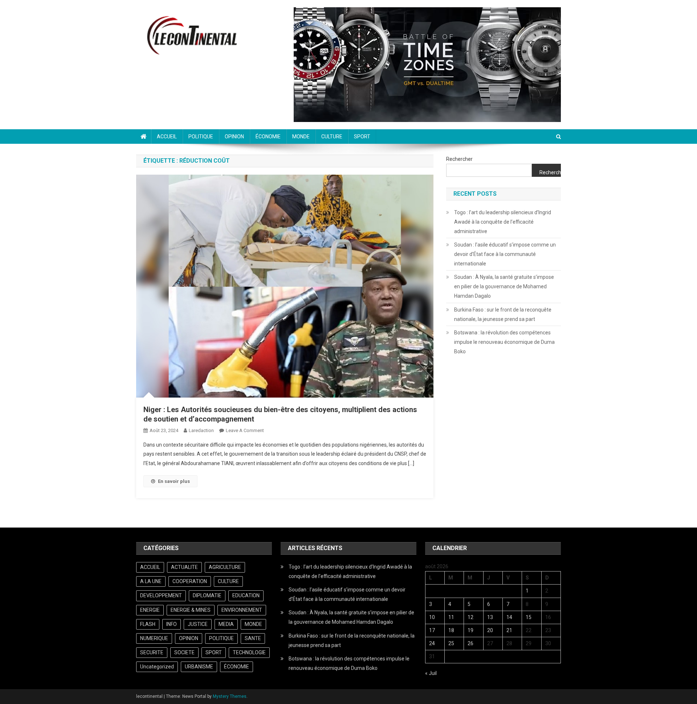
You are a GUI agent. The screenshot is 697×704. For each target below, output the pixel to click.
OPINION (234, 136)
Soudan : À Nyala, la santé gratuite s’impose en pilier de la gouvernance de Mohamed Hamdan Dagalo (504, 286)
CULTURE (331, 136)
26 (470, 643)
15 (528, 617)
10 (432, 617)
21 (509, 630)
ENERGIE (150, 610)
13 (490, 617)
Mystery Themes (229, 696)
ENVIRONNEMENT (241, 610)
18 (451, 630)
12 (470, 617)
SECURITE (151, 652)
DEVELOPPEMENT (161, 595)
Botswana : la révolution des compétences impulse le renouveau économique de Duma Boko (504, 342)
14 (509, 617)
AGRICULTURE (225, 567)
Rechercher (459, 159)
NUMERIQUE (154, 638)
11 (451, 617)
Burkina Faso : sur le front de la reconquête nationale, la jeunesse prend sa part (502, 314)
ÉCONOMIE (268, 136)
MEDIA (226, 624)
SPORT (362, 136)
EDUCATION (246, 595)
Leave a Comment (245, 430)
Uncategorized (157, 667)
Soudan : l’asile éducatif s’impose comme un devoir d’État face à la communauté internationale (505, 254)
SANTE (253, 638)
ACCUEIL (167, 136)
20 (490, 630)
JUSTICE (198, 624)
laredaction (201, 430)
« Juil (431, 673)
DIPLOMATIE (207, 595)
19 (470, 630)
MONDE (301, 136)
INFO (171, 624)
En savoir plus (174, 481)
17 (432, 630)
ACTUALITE (184, 567)
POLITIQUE (200, 136)
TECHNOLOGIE (249, 652)
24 (432, 643)
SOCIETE (184, 652)
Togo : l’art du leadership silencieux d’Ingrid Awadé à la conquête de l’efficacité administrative (502, 221)
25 (451, 643)
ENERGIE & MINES (191, 610)
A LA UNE (151, 581)
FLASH (147, 624)
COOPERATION (189, 581)
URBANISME (199, 667)
